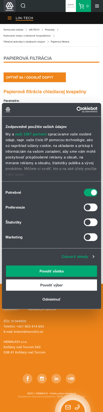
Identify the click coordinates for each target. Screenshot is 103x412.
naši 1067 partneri (31, 134)
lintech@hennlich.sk (28, 331)
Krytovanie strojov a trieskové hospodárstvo (27, 35)
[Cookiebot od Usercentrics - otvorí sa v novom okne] (76, 110)
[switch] (90, 207)
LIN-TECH (24, 18)
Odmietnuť (51, 299)
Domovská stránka (13, 29)
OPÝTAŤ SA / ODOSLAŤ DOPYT (29, 77)
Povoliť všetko (52, 271)
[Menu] (97, 6)
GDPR (60, 396)
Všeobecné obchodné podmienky (36, 396)
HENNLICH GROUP (42, 309)
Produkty (50, 29)
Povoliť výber (51, 285)
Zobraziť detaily (75, 256)
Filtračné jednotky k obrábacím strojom (24, 41)
